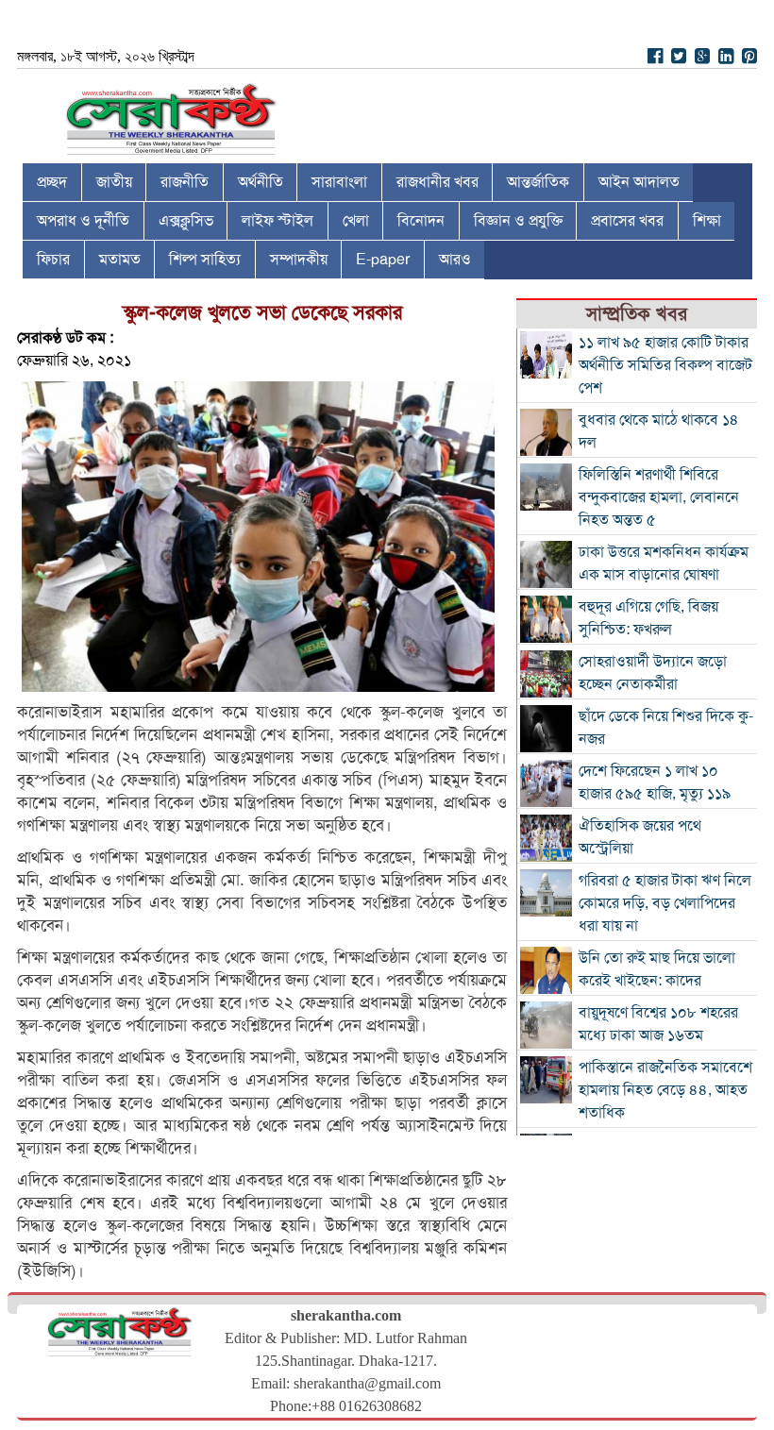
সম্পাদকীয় (299, 259)
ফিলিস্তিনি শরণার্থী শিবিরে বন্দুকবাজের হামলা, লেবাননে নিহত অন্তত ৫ (659, 497)
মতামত (120, 259)
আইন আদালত (639, 182)
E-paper (383, 259)
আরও (455, 259)
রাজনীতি (184, 182)
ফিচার (53, 259)
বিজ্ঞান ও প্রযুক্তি (518, 220)
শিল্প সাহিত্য (205, 259)
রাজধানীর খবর (437, 182)
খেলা (356, 220)
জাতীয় (114, 182)
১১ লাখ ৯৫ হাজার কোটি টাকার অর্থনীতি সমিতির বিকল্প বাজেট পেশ (665, 365)
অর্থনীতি (260, 182)
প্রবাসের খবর (627, 220)
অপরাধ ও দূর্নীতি (83, 220)
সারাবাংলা (339, 182)
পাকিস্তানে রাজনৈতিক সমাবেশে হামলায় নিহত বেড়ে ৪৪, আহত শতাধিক (665, 1090)
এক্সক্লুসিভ (186, 220)
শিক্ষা (707, 220)
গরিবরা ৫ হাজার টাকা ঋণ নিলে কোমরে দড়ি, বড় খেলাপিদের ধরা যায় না (665, 903)
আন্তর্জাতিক (538, 182)
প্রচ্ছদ (52, 182)
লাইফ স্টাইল (277, 220)
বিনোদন (421, 220)
